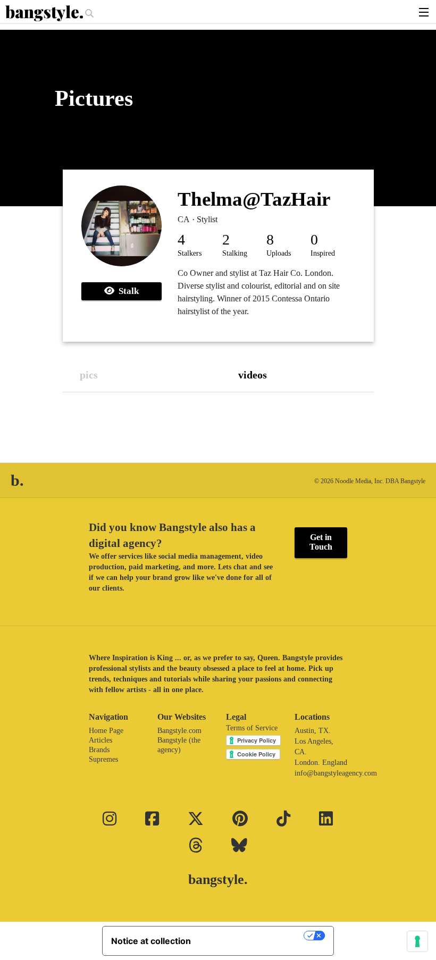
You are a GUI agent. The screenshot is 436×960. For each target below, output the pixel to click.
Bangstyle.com (179, 731)
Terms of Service (252, 728)
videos (252, 375)
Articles (100, 740)
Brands (99, 750)
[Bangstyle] (45, 13)
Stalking (234, 253)
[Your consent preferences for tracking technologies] (417, 941)
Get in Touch (320, 542)
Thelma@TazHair (254, 199)
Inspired (323, 253)
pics (89, 375)
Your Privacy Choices (252, 935)
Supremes (103, 759)
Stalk (126, 291)
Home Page (106, 731)
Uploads (278, 253)
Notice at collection (151, 941)
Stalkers (190, 253)
